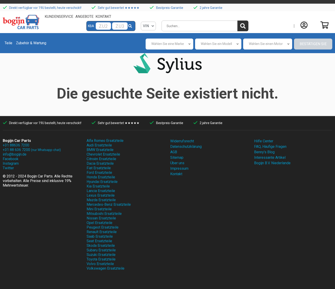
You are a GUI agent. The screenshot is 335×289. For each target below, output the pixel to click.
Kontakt (103, 16)
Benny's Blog (264, 152)
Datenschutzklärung (186, 146)
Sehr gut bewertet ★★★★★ (118, 8)
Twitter (8, 168)
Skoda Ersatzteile (101, 245)
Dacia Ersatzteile (100, 163)
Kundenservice (59, 16)
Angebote (84, 16)
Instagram (11, 163)
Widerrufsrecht (182, 141)
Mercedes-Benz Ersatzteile (109, 204)
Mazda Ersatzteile (101, 200)
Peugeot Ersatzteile (103, 227)
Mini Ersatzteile (99, 209)
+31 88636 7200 (16, 145)
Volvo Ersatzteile (100, 264)
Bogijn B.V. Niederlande (272, 163)
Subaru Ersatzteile (101, 250)
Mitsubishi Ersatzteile (104, 213)
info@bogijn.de (14, 154)
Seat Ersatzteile (99, 241)
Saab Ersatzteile (100, 236)
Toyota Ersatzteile (101, 259)
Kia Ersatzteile (98, 186)
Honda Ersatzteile (101, 177)
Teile (8, 43)
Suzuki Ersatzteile (101, 255)
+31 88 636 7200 (32, 150)
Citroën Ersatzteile (101, 159)
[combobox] (169, 44)
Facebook (10, 159)
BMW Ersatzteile (100, 150)
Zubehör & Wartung (31, 43)
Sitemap (176, 157)
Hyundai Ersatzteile (102, 182)
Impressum (179, 168)
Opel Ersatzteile (99, 223)
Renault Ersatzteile (102, 232)
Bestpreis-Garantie (169, 8)
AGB (173, 152)
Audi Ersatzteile (99, 145)
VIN (146, 26)
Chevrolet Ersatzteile (103, 154)
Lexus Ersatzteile (101, 195)
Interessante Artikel (270, 157)
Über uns (177, 163)
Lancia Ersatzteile (101, 191)
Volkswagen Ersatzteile (105, 268)
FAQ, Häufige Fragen (270, 146)
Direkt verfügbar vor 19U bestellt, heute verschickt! (45, 8)
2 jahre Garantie (211, 8)
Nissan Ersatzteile (101, 218)
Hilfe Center (263, 141)
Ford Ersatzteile (99, 172)
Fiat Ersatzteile (99, 168)
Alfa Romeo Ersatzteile (105, 140)
